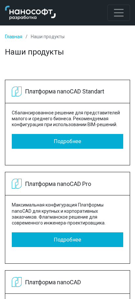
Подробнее (67, 141)
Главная (13, 36)
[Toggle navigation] (118, 13)
